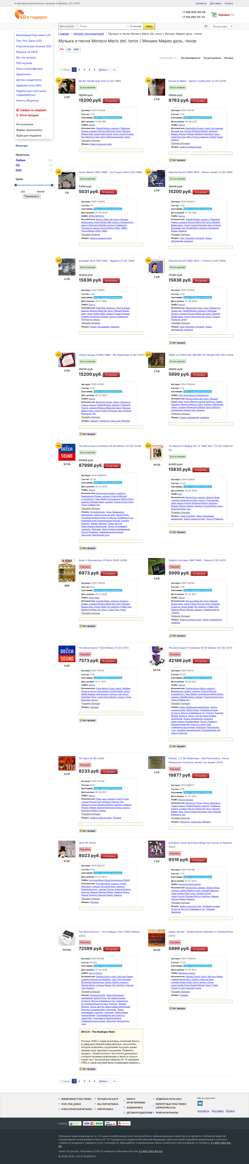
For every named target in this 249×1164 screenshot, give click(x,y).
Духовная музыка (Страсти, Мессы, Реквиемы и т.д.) (107, 517)
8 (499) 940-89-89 (150, 1151)
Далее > (104, 69)
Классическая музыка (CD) (33, 46)
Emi (180, 494)
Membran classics (187, 973)
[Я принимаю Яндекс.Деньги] (111, 1123)
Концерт (85, 523)
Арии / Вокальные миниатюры (195, 707)
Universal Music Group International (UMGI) (109, 880)
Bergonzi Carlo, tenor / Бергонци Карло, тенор (107, 137)
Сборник (94, 707)
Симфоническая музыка (111, 532)
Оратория (96, 529)
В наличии (136, 26)
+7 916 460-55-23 (193, 17)
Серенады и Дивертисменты (107, 1018)
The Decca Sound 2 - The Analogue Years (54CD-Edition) (109, 931)
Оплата (229, 3)
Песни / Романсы (89, 532)
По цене (228, 58)
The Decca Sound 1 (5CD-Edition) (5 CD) (100, 647)
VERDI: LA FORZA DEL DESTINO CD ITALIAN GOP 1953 (197, 355)
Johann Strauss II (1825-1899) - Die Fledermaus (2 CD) (108, 355)
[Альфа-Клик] (124, 1123)
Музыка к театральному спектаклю (98, 1009)
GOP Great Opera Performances (194, 395)
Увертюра (86, 535)
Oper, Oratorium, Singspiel (192, 238)
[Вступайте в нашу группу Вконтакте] (200, 1103)
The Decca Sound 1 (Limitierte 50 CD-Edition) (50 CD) (197, 647)
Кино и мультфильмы (29, 68)
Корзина (227, 14)
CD (69, 49)
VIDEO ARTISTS (96, 216)
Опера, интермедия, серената (104, 326)
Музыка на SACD (27, 52)
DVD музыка (24, 63)
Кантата (125, 520)
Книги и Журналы (27, 100)
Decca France (95, 973)
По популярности (190, 58)
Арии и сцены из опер (101, 144)
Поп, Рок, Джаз (71, 1104)
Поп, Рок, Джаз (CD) (29, 40)
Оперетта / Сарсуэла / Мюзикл (114, 421)
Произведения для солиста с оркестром (191, 724)
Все (62, 49)
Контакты (201, 3)
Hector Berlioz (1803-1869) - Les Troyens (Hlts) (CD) (107, 172)
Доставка (215, 3)
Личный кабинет (222, 26)
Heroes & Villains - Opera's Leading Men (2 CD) (194, 81)
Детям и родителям (29, 79)
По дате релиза (212, 58)
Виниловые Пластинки (76, 1098)
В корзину (111, 100)
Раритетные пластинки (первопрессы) (31, 93)
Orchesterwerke (97, 512)
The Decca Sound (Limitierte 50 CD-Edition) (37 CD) (106, 446)
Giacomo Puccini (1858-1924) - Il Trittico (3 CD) (194, 260)
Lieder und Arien (187, 516)
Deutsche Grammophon (190, 884)
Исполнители (24, 124)
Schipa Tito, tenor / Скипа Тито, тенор (108, 609)
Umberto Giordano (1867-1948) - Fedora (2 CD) (194, 560)
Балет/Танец (122, 515)
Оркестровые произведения (116, 529)
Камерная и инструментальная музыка (100, 520)
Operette (94, 421)
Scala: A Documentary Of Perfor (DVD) (99, 560)
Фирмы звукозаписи (29, 130)
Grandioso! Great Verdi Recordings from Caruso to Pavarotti (200, 842)
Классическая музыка (76, 1109)
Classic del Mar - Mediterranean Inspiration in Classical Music (201, 931)
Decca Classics (186, 799)
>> (114, 69)
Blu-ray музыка (26, 57)
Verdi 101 (84, 842)
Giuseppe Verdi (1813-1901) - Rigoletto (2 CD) (103, 260)
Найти (149, 26)
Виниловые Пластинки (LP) (33, 35)
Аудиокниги (23, 74)
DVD (76, 49)
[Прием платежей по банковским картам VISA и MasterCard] (93, 1123)
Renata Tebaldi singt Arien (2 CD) (97, 81)
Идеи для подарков (28, 135)
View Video (94, 597)
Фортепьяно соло (101, 535)
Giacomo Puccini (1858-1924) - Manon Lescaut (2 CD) (197, 172)
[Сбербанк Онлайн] (75, 1123)
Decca (92, 125)
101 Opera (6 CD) (88, 758)
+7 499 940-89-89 (193, 12)
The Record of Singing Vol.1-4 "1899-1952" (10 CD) (196, 446)
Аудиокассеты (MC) (29, 85)
